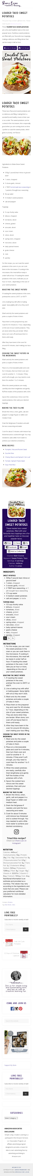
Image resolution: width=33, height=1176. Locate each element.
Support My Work (10, 1065)
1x (5, 638)
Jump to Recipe (11, 48)
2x (9, 638)
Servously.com (19, 1172)
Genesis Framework (21, 1170)
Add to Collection (17, 551)
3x (13, 638)
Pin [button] (26, 543)
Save (18, 543)
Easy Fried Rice (10, 465)
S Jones (18, 566)
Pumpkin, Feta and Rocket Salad (16, 449)
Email (24, 547)
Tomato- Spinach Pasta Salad (15, 461)
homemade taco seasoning (19, 187)
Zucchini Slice (9, 453)
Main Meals (8, 905)
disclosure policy (16, 24)
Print (9, 543)
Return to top (16, 1167)
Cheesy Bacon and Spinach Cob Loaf (17, 457)
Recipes (10, 902)
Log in (27, 1172)
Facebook (12, 547)
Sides (13, 905)
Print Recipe (24, 48)
